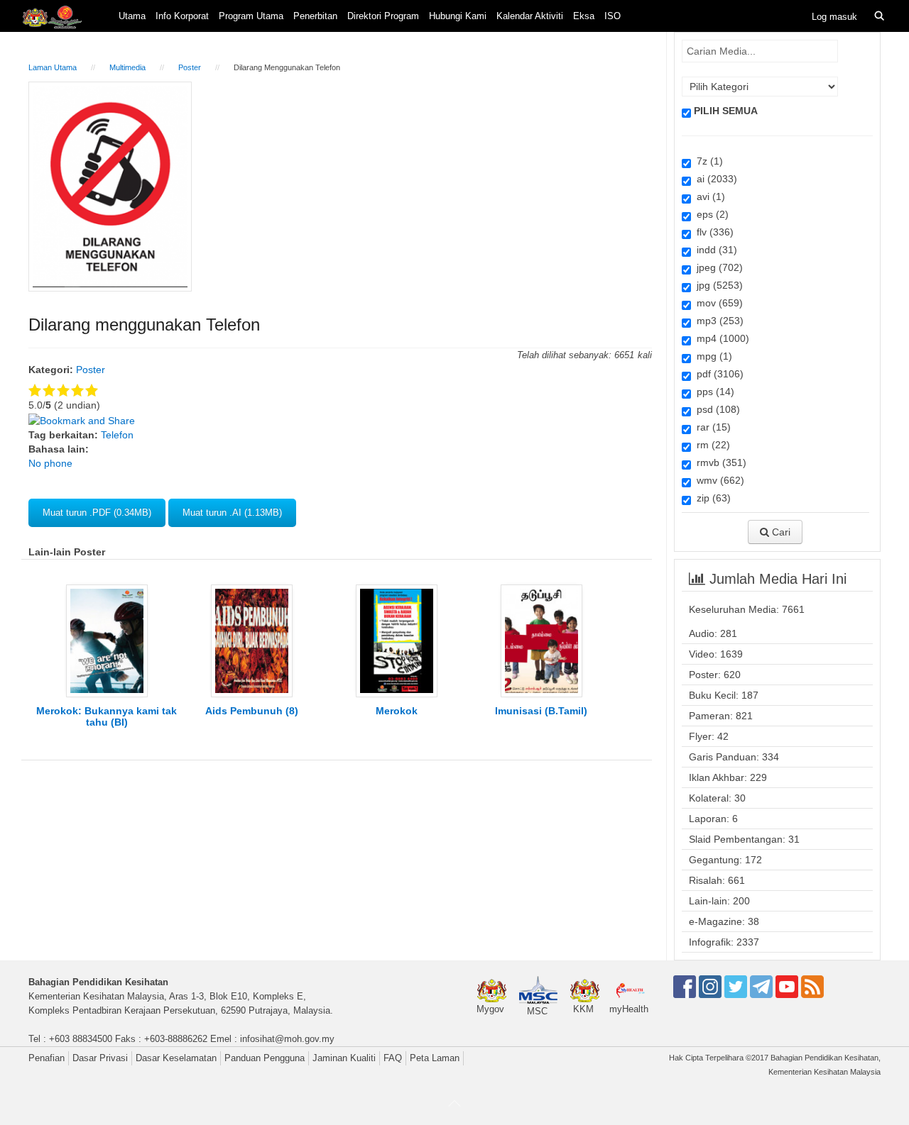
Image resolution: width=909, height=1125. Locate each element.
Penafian (46, 1058)
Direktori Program (383, 16)
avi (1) (708, 196)
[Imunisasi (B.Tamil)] (541, 639)
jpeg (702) (717, 267)
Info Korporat (182, 16)
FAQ (392, 1058)
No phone (50, 463)
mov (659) (717, 303)
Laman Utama (52, 67)
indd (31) (714, 249)
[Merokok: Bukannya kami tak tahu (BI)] (107, 639)
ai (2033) (714, 178)
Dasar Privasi (100, 1058)
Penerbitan (315, 16)
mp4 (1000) (720, 338)
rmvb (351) (718, 462)
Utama (132, 16)
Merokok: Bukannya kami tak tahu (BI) (106, 716)
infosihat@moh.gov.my (287, 1038)
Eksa (583, 16)
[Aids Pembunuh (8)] (252, 639)
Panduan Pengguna (264, 1058)
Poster (189, 67)
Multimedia (127, 67)
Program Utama (251, 16)
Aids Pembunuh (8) (251, 710)
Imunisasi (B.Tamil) (541, 710)
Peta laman (434, 1058)
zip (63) (711, 498)
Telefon (117, 434)
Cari (779, 532)
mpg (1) (711, 356)
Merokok (397, 710)
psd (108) (715, 409)
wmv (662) (717, 480)
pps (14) (712, 391)
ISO (612, 16)
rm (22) (710, 444)
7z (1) (707, 161)
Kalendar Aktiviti (529, 16)
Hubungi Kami (457, 16)
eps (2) (710, 214)
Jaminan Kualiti (344, 1058)
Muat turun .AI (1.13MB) (232, 512)
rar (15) (711, 427)
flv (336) (712, 232)
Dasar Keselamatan (176, 1058)
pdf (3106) (717, 373)
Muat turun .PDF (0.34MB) (97, 512)
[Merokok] (396, 639)
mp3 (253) (717, 320)
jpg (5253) (717, 285)
